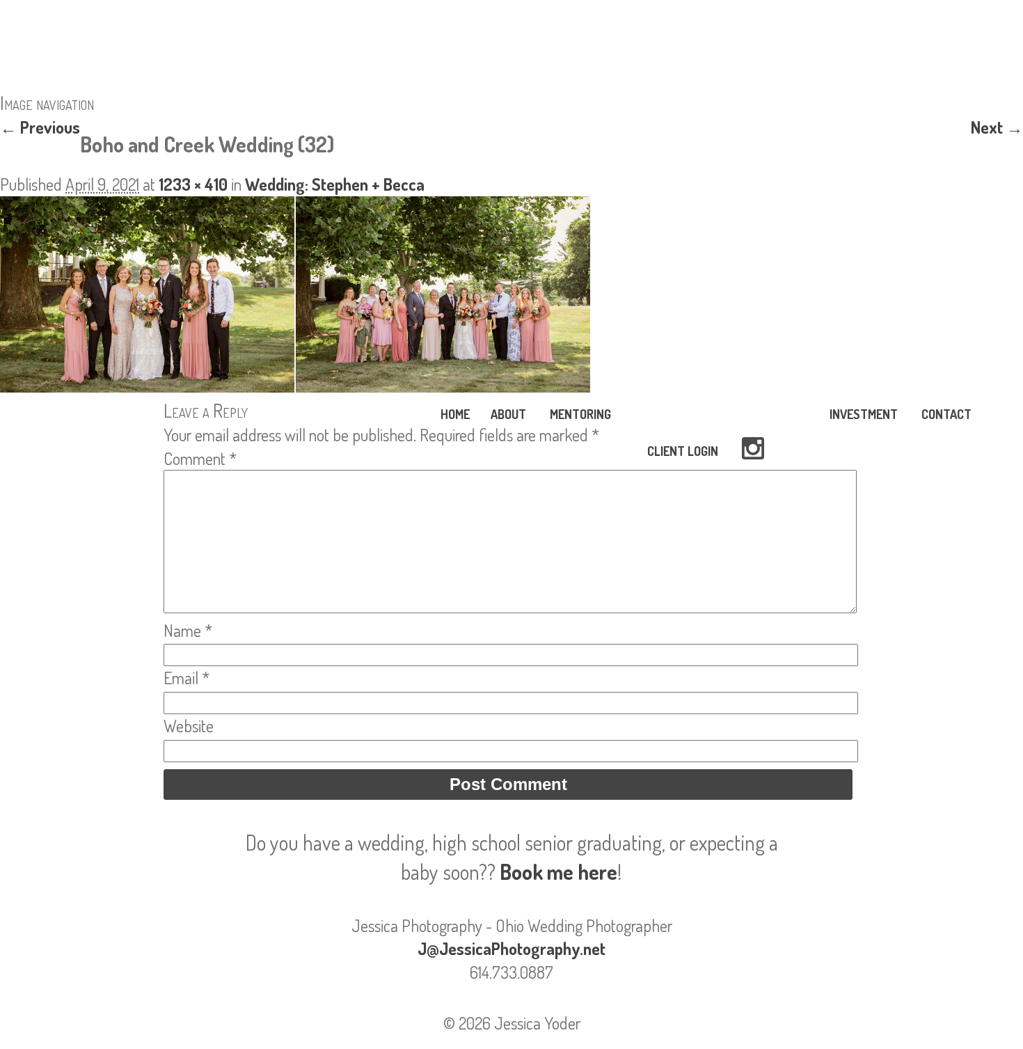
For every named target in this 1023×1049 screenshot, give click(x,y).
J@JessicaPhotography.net (511, 948)
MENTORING (580, 414)
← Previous (40, 127)
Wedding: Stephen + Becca (335, 184)
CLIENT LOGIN (682, 451)
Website (189, 725)
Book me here (558, 871)
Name (188, 630)
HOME (455, 414)
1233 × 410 (193, 184)
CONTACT (946, 414)
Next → (997, 127)
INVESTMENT (864, 414)
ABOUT (508, 414)
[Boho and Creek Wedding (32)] (295, 386)
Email (186, 677)
